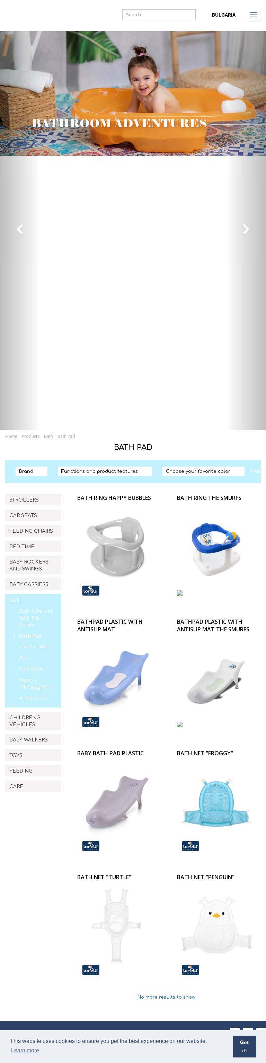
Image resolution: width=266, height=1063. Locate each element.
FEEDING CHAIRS (31, 531)
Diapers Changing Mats (36, 683)
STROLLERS (24, 500)
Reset (255, 471)
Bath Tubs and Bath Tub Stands (35, 617)
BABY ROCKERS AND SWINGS (28, 565)
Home (11, 436)
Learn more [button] (25, 1050)
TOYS (16, 755)
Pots (24, 657)
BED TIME (21, 546)
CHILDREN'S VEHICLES (25, 721)
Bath (48, 436)
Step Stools (32, 668)
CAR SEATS (23, 515)
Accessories (32, 697)
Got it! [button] (244, 1046)
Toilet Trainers (35, 646)
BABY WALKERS (28, 739)
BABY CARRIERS (28, 584)
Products (30, 436)
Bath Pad (30, 635)
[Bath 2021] (133, 421)
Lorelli (21, 14)
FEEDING (21, 771)
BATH (16, 600)
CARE (16, 786)
